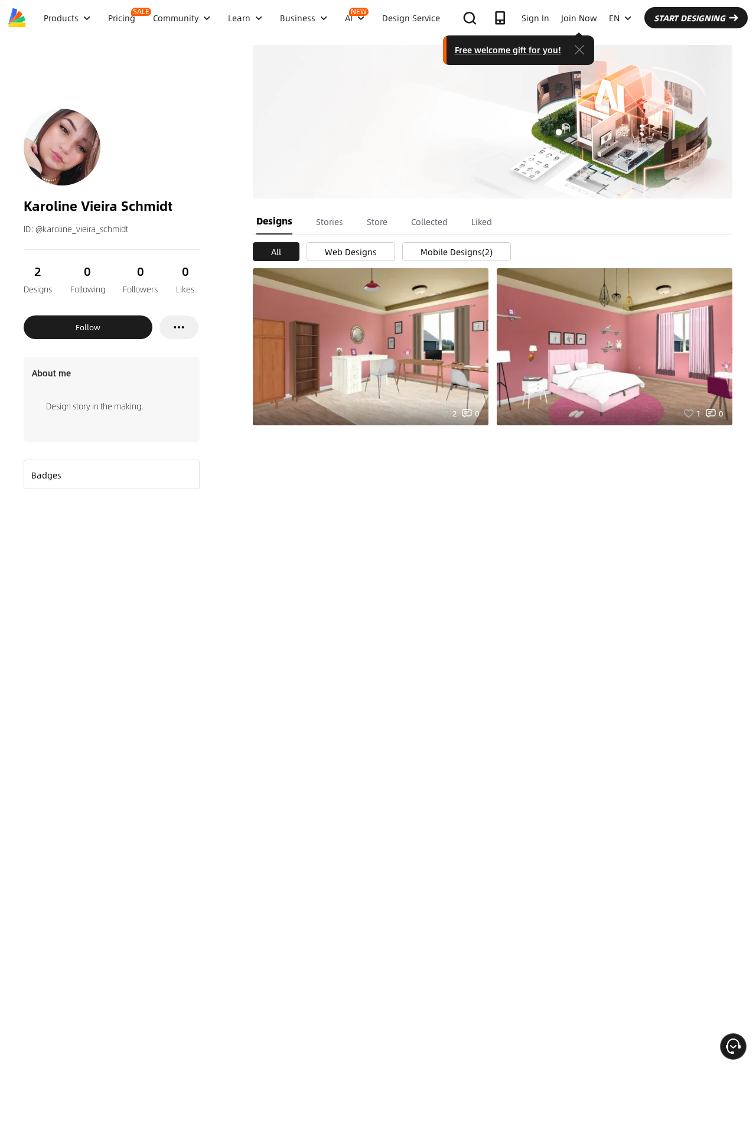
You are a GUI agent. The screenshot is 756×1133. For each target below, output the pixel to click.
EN (614, 17)
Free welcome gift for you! (508, 50)
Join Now (579, 17)
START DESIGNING (689, 17)
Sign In (535, 17)
